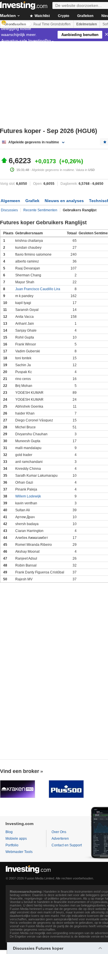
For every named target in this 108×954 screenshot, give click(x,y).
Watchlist (42, 16)
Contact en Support (67, 845)
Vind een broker (19, 771)
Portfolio (11, 845)
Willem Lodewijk (28, 496)
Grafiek (32, 200)
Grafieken (85, 16)
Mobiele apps (16, 839)
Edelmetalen (86, 24)
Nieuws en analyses (64, 200)
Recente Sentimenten (40, 210)
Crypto (63, 16)
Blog (9, 832)
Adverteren (60, 839)
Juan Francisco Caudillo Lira (37, 289)
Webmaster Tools (19, 852)
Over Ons (59, 832)
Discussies (9, 210)
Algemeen (10, 200)
